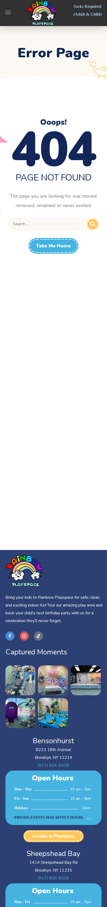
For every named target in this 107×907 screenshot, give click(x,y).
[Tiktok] (38, 636)
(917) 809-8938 (53, 765)
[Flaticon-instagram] (24, 636)
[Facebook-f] (10, 636)
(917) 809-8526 (53, 878)
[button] (53, 836)
